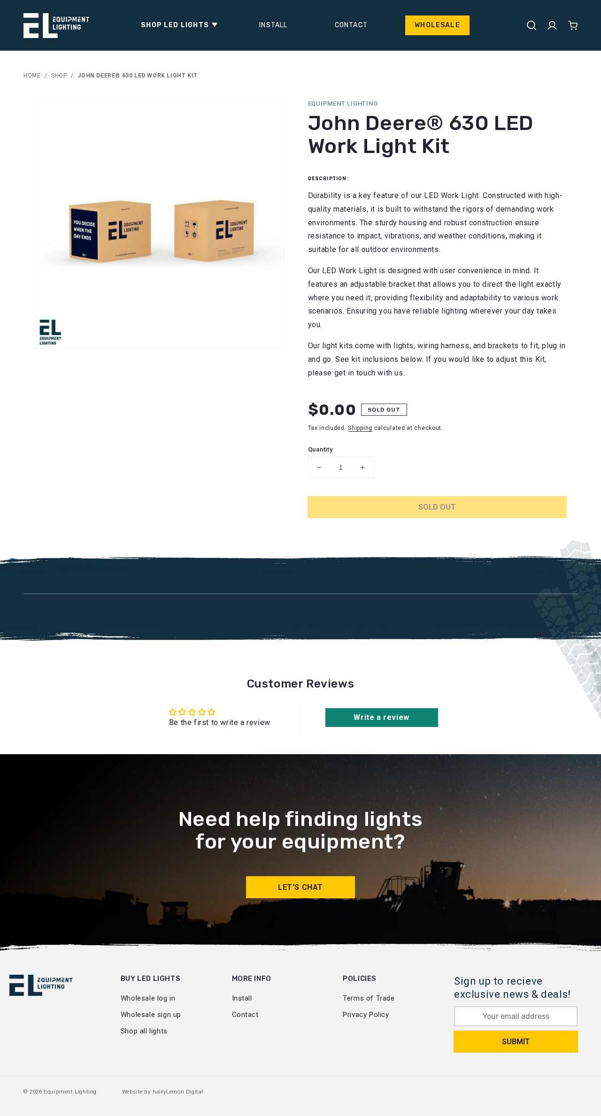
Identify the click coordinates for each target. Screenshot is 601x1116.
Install (242, 998)
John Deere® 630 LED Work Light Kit (137, 75)
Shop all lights (144, 1031)
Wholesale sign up (151, 1014)
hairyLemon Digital (178, 1091)
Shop (59, 75)
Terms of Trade (368, 998)
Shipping (360, 428)
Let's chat (300, 887)
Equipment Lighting (70, 1091)
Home (31, 75)
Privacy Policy (366, 1014)
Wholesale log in (148, 998)
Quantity (320, 449)
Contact (245, 1014)
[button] (176, 25)
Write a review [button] (381, 717)
